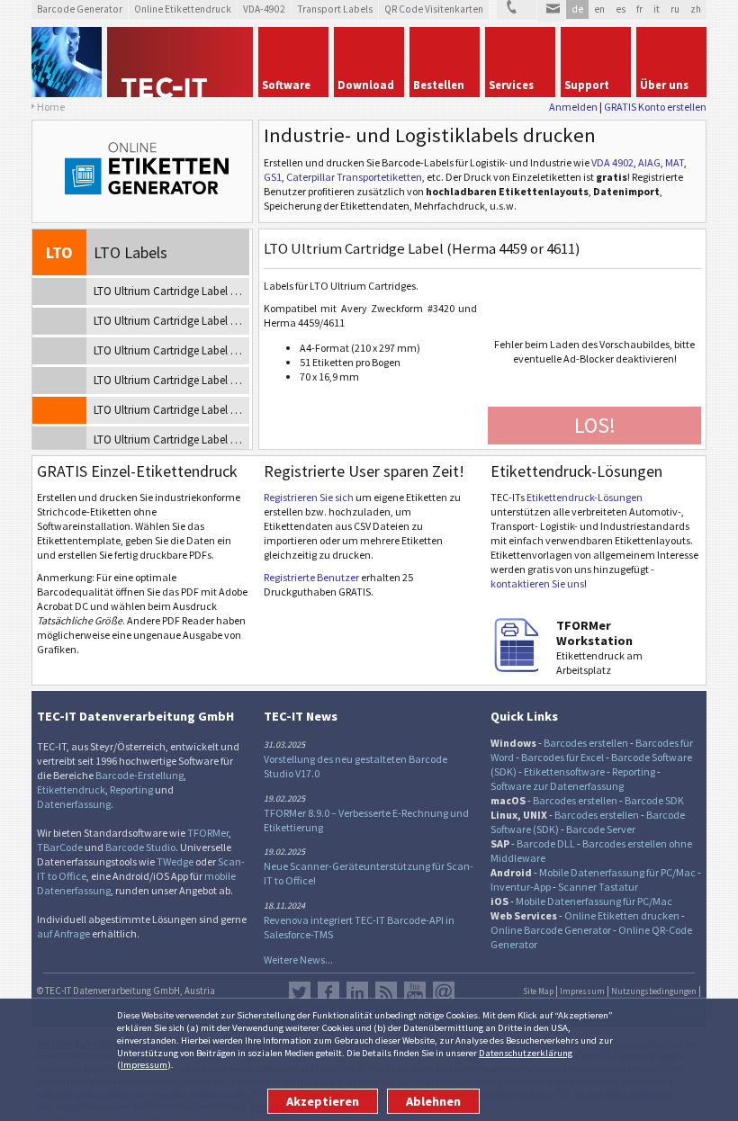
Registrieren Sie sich (309, 497)
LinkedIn (357, 992)
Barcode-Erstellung (139, 775)
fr (639, 9)
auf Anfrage (63, 933)
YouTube (415, 992)
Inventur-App (520, 886)
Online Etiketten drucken (622, 915)
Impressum (144, 1064)
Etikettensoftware (564, 771)
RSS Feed (386, 992)
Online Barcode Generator (550, 930)
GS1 (273, 177)
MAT (674, 162)
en (599, 9)
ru (675, 9)
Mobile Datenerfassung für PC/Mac (617, 872)
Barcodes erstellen (586, 742)
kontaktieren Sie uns (537, 583)
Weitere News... (298, 959)
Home (51, 106)
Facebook (328, 992)
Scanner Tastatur (598, 886)
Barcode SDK (654, 800)
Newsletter (443, 992)
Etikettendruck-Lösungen (584, 497)
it (656, 9)
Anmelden (573, 106)
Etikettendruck (71, 789)
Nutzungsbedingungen (654, 991)
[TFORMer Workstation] (517, 668)
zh (695, 9)
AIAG (649, 162)
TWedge (175, 861)
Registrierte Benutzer (311, 577)
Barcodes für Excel (562, 757)
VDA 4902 (612, 162)
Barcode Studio (140, 847)
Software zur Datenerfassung (557, 786)
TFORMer (208, 832)
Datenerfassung (74, 804)
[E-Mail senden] (551, 11)
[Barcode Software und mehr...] (67, 62)
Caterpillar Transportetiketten (354, 177)
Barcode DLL (546, 843)
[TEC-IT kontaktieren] (516, 9)
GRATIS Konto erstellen (655, 106)
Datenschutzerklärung (525, 1052)
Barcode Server (600, 829)
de (577, 9)
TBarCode (60, 847)
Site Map (538, 991)
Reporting (131, 789)
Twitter (299, 992)
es (621, 9)
